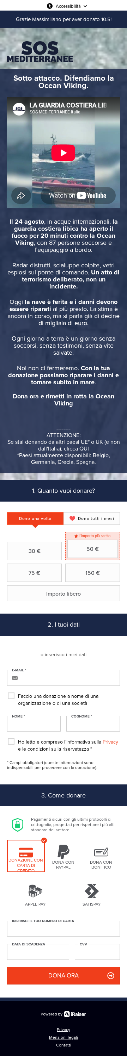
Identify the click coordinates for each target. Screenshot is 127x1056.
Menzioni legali (63, 1037)
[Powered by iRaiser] (63, 1014)
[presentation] (35, 518)
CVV (83, 944)
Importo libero (63, 593)
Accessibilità (68, 6)
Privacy (110, 742)
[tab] (35, 518)
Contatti (63, 1045)
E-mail (19, 670)
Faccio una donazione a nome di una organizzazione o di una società (58, 699)
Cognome (81, 716)
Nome (18, 716)
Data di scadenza (28, 944)
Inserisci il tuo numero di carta (43, 921)
